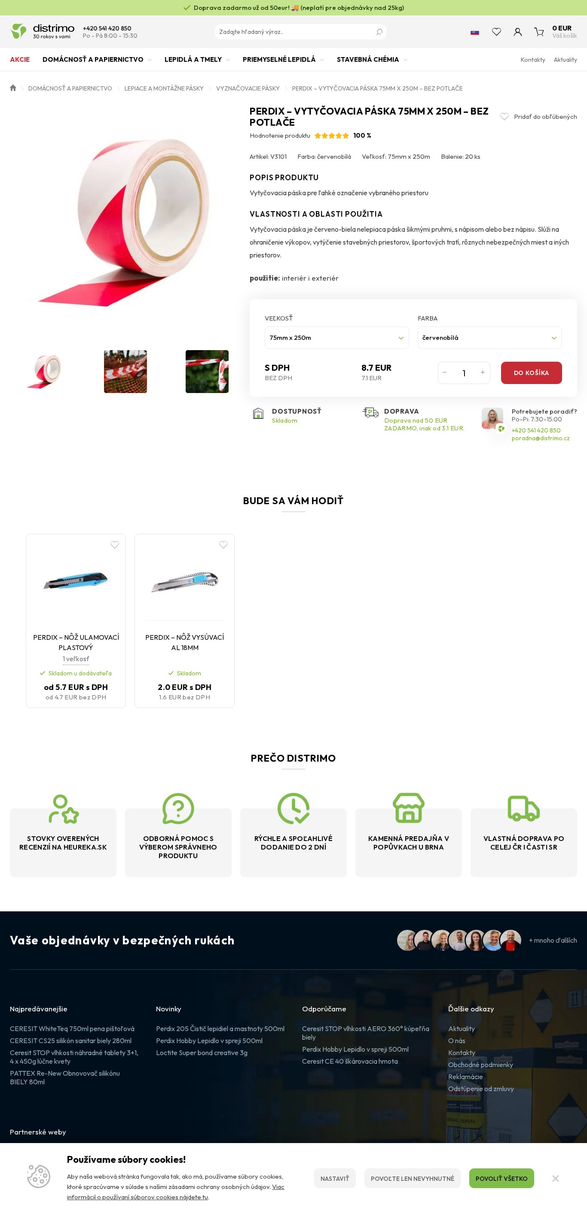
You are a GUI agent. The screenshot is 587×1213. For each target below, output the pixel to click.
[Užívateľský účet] (518, 31)
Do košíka (531, 373)
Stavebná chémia (368, 59)
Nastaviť (335, 1179)
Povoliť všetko (502, 1179)
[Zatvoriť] (555, 1178)
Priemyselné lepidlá (279, 59)
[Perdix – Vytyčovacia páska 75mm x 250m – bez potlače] (125, 221)
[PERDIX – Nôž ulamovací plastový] (76, 582)
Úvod (13, 87)
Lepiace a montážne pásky (164, 88)
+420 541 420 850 (107, 28)
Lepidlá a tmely (193, 59)
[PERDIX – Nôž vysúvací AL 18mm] (184, 582)
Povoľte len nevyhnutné (412, 1179)
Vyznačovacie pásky (248, 88)
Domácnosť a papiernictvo (93, 59)
